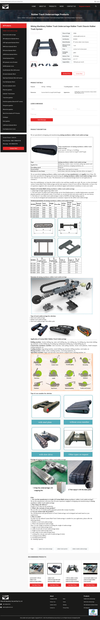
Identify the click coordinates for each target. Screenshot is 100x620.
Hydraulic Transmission (9, 93)
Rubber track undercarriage (29, 17)
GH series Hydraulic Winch (9, 74)
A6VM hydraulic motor (8, 66)
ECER (79, 617)
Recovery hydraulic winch (9, 85)
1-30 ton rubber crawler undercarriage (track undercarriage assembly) (72, 579)
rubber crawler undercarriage (79, 548)
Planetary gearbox (7, 89)
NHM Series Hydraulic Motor (10, 46)
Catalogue (5, 117)
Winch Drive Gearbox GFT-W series (11, 113)
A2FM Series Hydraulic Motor (10, 54)
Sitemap (64, 604)
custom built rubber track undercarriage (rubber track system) (90, 579)
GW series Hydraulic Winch (9, 50)
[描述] (96, 6)
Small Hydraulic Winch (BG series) (11, 70)
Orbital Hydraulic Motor (8, 58)
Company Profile (53, 598)
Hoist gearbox (6, 121)
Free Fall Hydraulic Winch (9, 82)
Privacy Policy (66, 607)
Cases (64, 601)
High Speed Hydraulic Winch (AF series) (12, 78)
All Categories (87, 607)
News (64, 598)
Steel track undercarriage (9, 34)
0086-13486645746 (16, 140)
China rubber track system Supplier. (27, 617)
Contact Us (52, 607)
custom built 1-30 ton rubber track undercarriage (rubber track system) (35, 579)
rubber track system (62, 548)
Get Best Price (66, 73)
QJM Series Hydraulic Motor (10, 125)
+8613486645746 (13, 143)
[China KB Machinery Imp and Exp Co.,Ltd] (5, 6)
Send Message (42, 120)
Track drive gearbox (8, 97)
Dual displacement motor (9, 129)
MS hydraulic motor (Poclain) (10, 62)
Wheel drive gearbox (8, 109)
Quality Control (53, 604)
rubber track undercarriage (45, 548)
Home (19, 17)
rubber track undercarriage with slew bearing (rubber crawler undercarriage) (54, 579)
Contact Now (13, 148)
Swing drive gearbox (8, 105)
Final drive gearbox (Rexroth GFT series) (13, 101)
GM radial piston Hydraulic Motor (11, 38)
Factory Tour (52, 601)
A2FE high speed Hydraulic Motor (11, 42)
